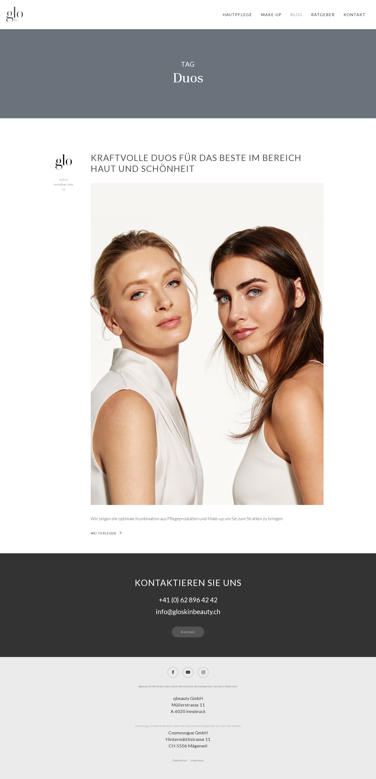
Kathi (62, 179)
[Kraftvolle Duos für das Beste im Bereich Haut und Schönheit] (207, 512)
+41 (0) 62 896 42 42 (188, 600)
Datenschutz (180, 760)
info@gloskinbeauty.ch (188, 611)
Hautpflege (60, 184)
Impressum (197, 760)
